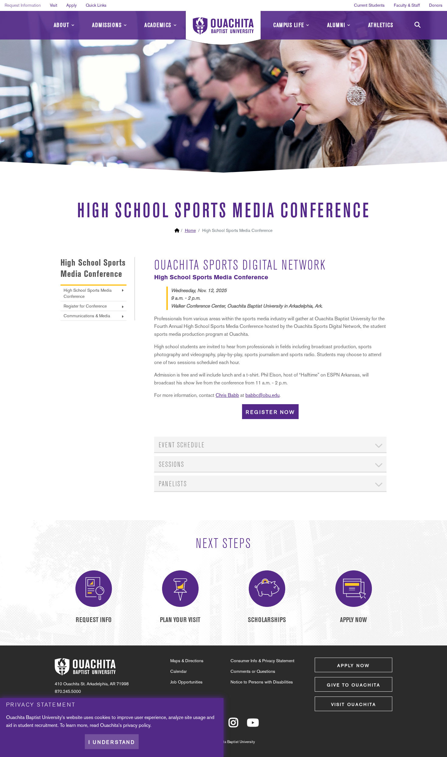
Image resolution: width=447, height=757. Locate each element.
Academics (158, 25)
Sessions (171, 464)
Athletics (380, 25)
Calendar (178, 671)
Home (190, 230)
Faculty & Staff (407, 5)
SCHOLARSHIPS (267, 620)
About (62, 25)
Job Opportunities (186, 682)
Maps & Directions (186, 660)
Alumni (336, 25)
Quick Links (96, 5)
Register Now (270, 412)
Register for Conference (85, 306)
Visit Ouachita (353, 704)
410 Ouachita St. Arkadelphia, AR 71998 (92, 683)
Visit (53, 5)
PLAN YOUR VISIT (180, 620)
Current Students (369, 5)
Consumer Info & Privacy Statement (262, 660)
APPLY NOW (353, 620)
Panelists (173, 484)
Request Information (23, 5)
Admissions (107, 25)
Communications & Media (87, 315)
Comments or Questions (252, 671)
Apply (71, 5)
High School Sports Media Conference (88, 293)
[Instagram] (233, 725)
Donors (435, 5)
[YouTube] (253, 725)
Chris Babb (227, 395)
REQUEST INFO (94, 620)
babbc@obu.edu (262, 395)
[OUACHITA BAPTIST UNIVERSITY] (223, 28)
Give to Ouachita (353, 685)
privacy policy (136, 725)
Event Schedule (182, 445)
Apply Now (353, 665)
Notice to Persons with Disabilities (261, 682)
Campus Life (288, 25)
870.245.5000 (68, 691)
